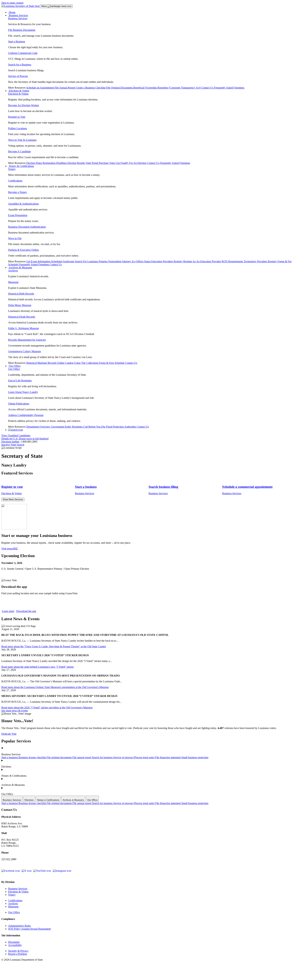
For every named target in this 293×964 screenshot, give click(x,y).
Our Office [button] (14, 365)
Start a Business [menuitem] (16, 41)
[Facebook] (10, 870)
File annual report (82, 757)
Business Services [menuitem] (17, 18)
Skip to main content (12, 2)
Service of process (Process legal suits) (134, 757)
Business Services (11, 754)
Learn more (8, 611)
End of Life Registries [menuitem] (20, 380)
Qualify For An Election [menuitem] (133, 163)
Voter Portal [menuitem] (92, 163)
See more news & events (14, 710)
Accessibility (15, 945)
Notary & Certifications (13, 775)
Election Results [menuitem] (76, 163)
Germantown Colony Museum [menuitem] (24, 351)
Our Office (7, 794)
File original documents (59, 757)
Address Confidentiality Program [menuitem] (25, 415)
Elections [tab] (29, 800)
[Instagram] (62, 870)
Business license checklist (32, 757)
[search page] (15, 429)
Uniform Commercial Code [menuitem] (22, 53)
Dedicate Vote (8, 733)
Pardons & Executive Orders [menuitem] (23, 249)
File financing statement (168, 757)
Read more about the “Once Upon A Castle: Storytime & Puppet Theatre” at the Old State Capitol (53, 646)
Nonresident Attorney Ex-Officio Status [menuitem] (129, 261)
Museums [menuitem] (13, 282)
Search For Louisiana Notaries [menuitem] (91, 261)
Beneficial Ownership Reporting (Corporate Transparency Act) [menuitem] (167, 87)
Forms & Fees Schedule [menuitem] (112, 362)
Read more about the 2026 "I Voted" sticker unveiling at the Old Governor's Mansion (47, 707)
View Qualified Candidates (15, 435)
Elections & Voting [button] (18, 90)
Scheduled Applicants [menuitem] (63, 261)
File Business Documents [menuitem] (21, 30)
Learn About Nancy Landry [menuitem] (23, 392)
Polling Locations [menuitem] (17, 128)
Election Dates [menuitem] (34, 163)
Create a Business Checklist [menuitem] (91, 87)
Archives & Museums (13, 784)
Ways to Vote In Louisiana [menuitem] (22, 139)
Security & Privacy (18, 950)
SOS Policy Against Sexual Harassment (29, 928)
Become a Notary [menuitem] (17, 192)
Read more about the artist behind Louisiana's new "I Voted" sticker (37, 666)
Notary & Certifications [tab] (48, 800)
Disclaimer (14, 942)
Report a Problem (17, 953)
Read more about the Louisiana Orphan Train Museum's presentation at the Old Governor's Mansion (55, 687)
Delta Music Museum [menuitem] (19, 305)
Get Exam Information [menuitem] (38, 261)
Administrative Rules (19, 925)
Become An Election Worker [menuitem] (23, 105)
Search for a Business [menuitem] (19, 64)
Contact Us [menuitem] (207, 87)
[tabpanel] (146, 803)
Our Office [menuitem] (14, 369)
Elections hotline (10, 441)
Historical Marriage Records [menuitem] (41, 362)
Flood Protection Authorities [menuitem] (121, 426)
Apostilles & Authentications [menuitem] (23, 203)
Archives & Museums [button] (20, 267)
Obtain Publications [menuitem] (18, 403)
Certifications (15, 900)
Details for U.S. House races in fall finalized (24, 438)
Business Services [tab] (12, 800)
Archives (13, 903)
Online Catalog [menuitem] (65, 362)
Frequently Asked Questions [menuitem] (229, 87)
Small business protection (194, 757)
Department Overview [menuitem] (38, 426)
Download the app (26, 611)
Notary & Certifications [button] (21, 166)
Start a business (9, 757)
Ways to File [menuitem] (15, 238)
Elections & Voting (18, 891)
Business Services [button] (18, 15)
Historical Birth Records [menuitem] (21, 293)
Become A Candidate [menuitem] (19, 151)
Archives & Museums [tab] (73, 800)
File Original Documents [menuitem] (119, 87)
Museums (13, 906)
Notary (12, 894)
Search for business (102, 757)
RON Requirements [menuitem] (233, 261)
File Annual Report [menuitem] (65, 87)
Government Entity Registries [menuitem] (67, 426)
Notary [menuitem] (12, 169)
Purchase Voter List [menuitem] (109, 163)
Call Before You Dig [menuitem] (94, 426)
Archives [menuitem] (13, 270)
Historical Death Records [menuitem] (21, 316)
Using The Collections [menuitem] (86, 362)
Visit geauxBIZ (9, 548)
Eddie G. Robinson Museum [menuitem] (23, 328)
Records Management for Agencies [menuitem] (27, 339)
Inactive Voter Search (12, 444)
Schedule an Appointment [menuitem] (40, 87)
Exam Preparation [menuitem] (17, 215)
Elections (6, 766)
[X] (27, 870)
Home (11, 12)
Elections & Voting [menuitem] (18, 93)
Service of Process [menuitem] (18, 76)
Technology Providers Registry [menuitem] (261, 261)
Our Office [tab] (92, 800)
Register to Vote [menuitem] (16, 116)
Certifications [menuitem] (15, 180)
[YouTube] (42, 870)
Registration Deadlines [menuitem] (55, 163)
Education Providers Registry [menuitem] (167, 261)
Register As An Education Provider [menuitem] (202, 261)
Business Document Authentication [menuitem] (27, 226)
